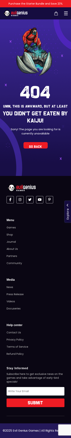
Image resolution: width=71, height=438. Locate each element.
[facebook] (10, 199)
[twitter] (29, 199)
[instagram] (20, 199)
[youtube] (39, 199)
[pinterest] (49, 199)
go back (35, 146)
